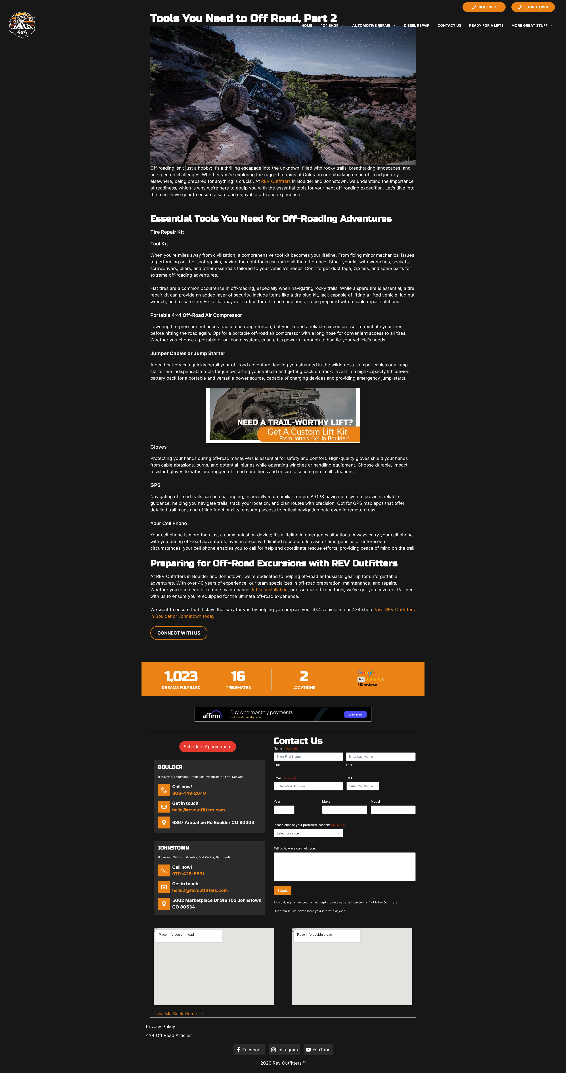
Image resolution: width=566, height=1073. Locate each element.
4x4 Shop (329, 25)
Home (306, 25)
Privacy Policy (160, 1026)
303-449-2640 (189, 793)
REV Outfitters (276, 181)
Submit (282, 890)
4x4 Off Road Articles (168, 1035)
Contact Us (449, 25)
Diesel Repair (417, 25)
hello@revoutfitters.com (198, 810)
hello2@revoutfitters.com (200, 890)
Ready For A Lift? (486, 25)
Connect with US (178, 633)
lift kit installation (270, 589)
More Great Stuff (529, 25)
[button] (371, 679)
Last (349, 765)
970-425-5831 (188, 873)
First (277, 765)
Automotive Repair (371, 25)
